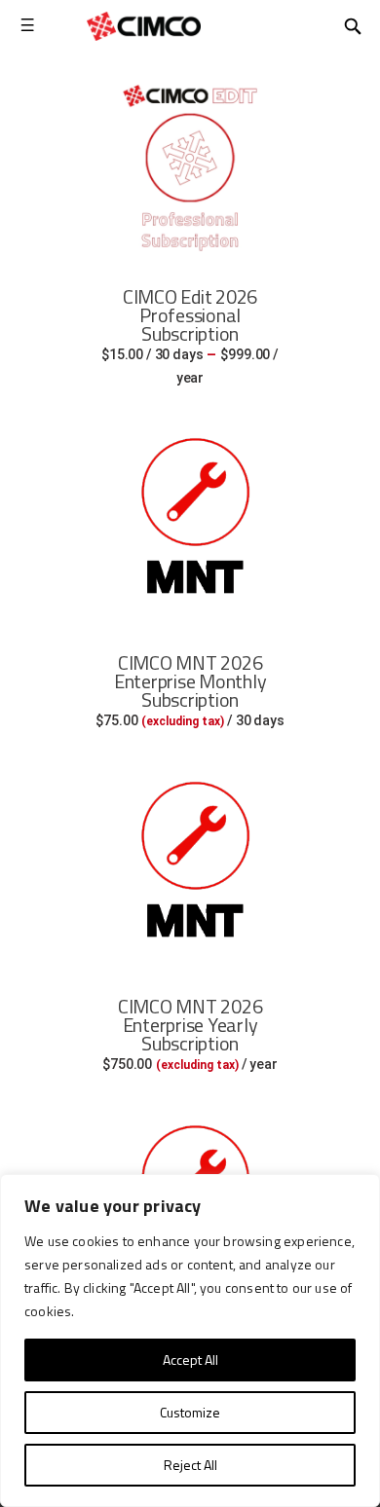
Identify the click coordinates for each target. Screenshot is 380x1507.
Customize (190, 1412)
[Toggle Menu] (27, 26)
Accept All (190, 1359)
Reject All (190, 1464)
